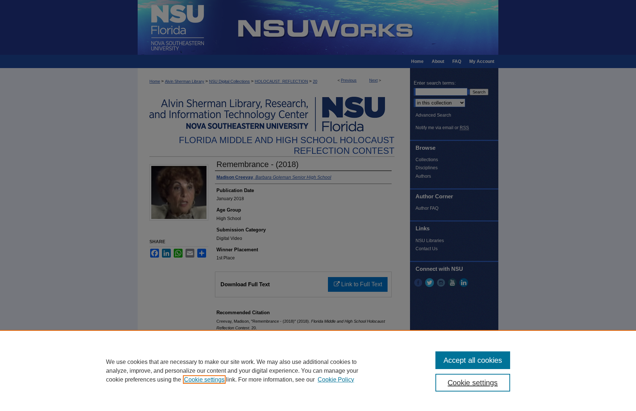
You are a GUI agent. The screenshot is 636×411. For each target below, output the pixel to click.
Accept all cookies (473, 360)
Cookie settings (204, 379)
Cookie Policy (336, 379)
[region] (318, 370)
